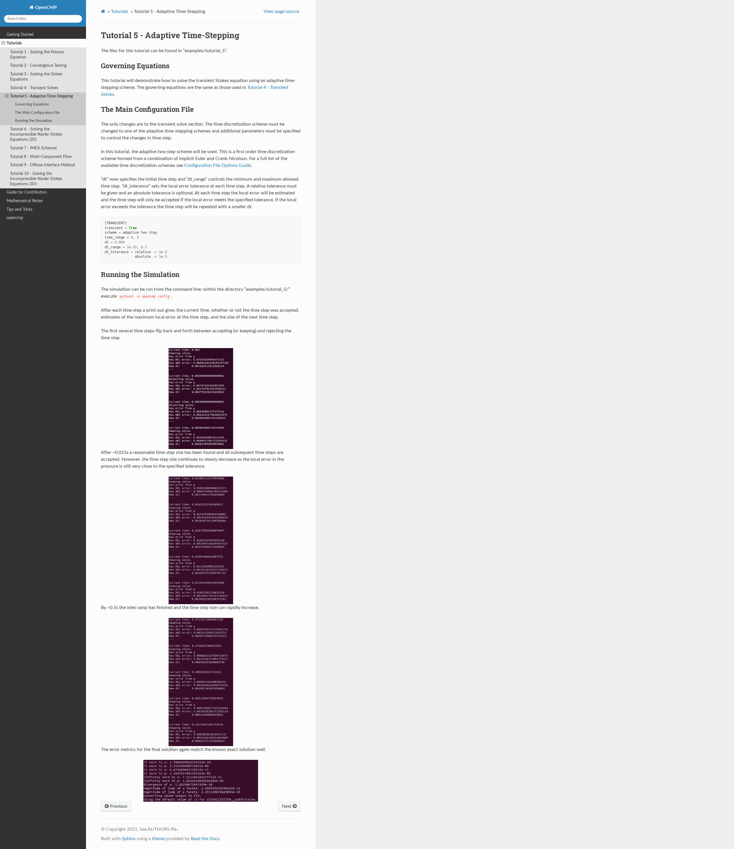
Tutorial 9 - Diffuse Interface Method (42, 165)
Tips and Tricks (19, 209)
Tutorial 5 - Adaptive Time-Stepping (41, 96)
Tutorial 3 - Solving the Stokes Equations (36, 76)
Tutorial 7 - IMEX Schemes (33, 148)
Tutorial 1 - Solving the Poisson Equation (37, 54)
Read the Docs (205, 838)
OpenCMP (45, 7)
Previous (118, 806)
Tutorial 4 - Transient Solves (34, 88)
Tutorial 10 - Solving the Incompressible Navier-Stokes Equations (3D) (36, 178)
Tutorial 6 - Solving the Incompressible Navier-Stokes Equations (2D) (36, 134)
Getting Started (20, 34)
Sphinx (129, 838)
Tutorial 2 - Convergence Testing (38, 65)
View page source (281, 11)
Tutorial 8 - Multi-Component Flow (41, 157)
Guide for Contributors (27, 192)
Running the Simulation (33, 121)
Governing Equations (32, 104)
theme (158, 838)
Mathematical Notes (25, 201)
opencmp (15, 218)
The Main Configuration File (37, 113)
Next (287, 806)
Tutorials (14, 43)
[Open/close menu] (3, 43)
